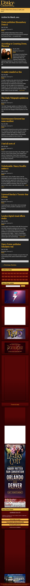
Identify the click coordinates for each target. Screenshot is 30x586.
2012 (18, 276)
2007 (6, 279)
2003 (18, 279)
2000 (26, 279)
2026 (3, 273)
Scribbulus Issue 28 (15, 512)
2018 (26, 273)
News (2, 30)
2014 (12, 276)
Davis (14, 52)
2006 (9, 279)
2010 (23, 276)
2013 (15, 276)
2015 (9, 276)
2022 (15, 273)
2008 (3, 279)
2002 (20, 279)
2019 (23, 273)
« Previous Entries (9, 265)
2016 (6, 276)
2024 (9, 273)
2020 (20, 273)
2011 (20, 276)
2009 (26, 276)
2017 (3, 276)
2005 (12, 279)
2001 (23, 279)
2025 (6, 273)
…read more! (21, 90)
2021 (18, 273)
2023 (12, 273)
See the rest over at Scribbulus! (15, 527)
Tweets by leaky (15, 404)
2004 (15, 279)
